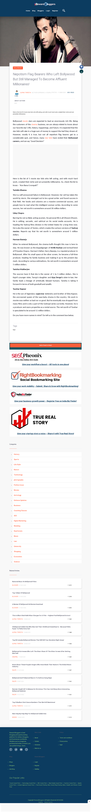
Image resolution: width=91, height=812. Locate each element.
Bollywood (18, 68)
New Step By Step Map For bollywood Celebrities (29, 713)
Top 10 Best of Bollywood (21, 593)
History (16, 454)
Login (48, 11)
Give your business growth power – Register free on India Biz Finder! (45, 401)
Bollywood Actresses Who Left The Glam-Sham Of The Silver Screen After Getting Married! (41, 652)
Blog (33, 11)
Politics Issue (19, 485)
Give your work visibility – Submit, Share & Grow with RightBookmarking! (45, 386)
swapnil (15, 657)
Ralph (14, 670)
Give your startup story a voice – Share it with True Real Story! (45, 433)
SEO (15, 516)
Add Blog (12, 769)
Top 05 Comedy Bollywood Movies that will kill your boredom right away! (38, 640)
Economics (18, 556)
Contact (37, 741)
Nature (16, 470)
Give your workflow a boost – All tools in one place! (45, 364)
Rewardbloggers (39, 800)
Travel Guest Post (14, 783)
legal (61, 745)
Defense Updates (20, 500)
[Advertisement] (45, 160)
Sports (16, 459)
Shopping (17, 551)
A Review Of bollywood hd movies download (27, 604)
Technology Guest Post (29, 783)
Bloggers (41, 11)
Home (28, 11)
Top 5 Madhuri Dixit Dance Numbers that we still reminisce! (33, 702)
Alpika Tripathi (25, 92)
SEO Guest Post (42, 783)
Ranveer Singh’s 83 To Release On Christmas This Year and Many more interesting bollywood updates (41, 690)
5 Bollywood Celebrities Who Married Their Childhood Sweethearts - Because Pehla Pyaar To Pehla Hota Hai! (41, 628)
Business (17, 505)
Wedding (17, 526)
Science (17, 562)
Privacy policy (63, 741)
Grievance (37, 745)
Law (15, 541)
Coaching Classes (20, 510)
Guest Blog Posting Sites (58, 785)
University (17, 546)
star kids (49, 138)
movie (25, 121)
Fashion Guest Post (70, 783)
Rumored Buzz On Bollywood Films (24, 581)
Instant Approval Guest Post (26, 785)
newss (14, 717)
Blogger (15, 585)
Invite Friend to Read (45, 345)
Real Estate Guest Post (55, 783)
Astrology (17, 495)
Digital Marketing (20, 521)
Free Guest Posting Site (43, 785)
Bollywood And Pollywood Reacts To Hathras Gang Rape (32, 678)
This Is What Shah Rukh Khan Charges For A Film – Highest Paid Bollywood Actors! (41, 615)
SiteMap (37, 769)
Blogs (11, 762)
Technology (18, 475)
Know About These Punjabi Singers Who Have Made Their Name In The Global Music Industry (41, 665)
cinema (34, 125)
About (36, 738)
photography (18, 480)
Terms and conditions (66, 738)
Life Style (17, 464)
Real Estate (18, 531)
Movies (16, 490)
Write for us (38, 748)
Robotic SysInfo (48, 802)
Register (55, 11)
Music (16, 536)
